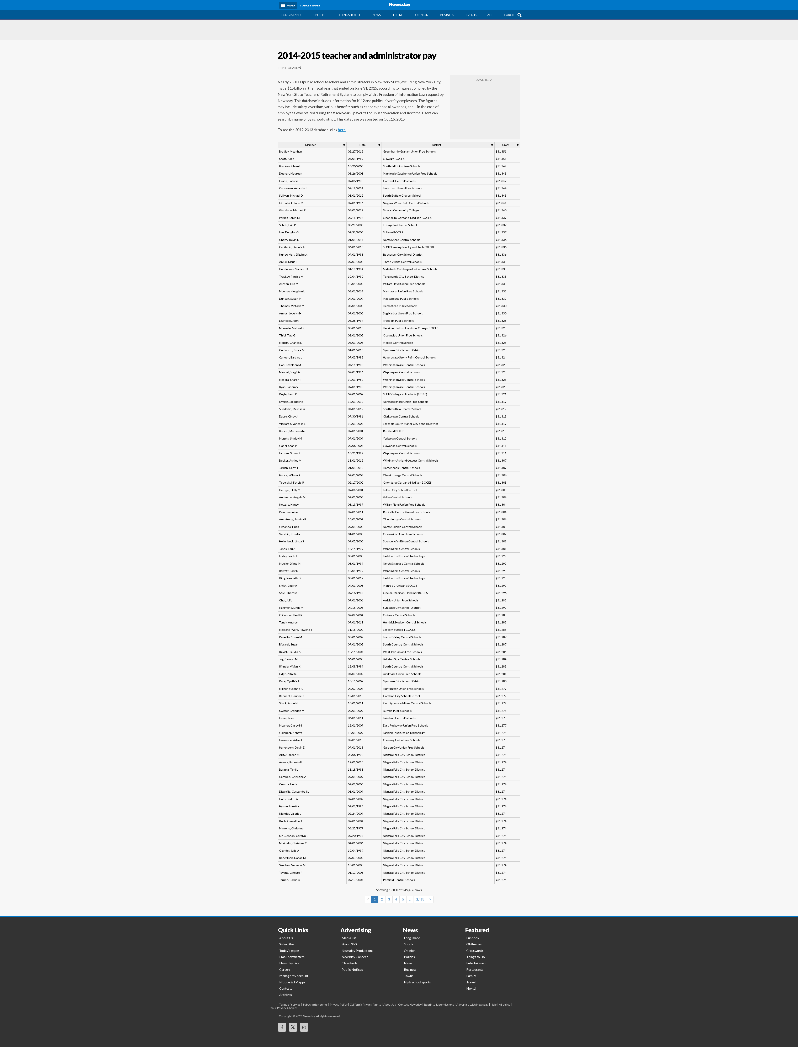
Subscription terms (315, 1004)
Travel (470, 982)
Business (447, 15)
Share (293, 67)
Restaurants (474, 969)
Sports (319, 15)
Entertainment (476, 963)
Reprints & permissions (439, 1004)
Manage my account (293, 976)
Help (494, 1004)
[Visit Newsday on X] (293, 1027)
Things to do (349, 15)
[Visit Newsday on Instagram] (304, 1027)
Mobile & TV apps (292, 982)
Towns (408, 976)
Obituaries (474, 944)
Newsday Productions (357, 950)
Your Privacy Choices (288, 1008)
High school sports (417, 982)
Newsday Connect (355, 957)
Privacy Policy (338, 1004)
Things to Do (475, 957)
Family (471, 976)
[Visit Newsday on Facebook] (282, 1027)
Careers (285, 969)
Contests (285, 988)
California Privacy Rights (365, 1004)
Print (282, 67)
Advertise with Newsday (472, 1004)
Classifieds (349, 963)
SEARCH (508, 15)
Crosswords (475, 950)
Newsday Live (289, 963)
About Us (286, 938)
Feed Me (397, 15)
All (489, 15)
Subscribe (286, 944)
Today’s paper (289, 950)
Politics (409, 957)
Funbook (472, 938)
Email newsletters (291, 957)
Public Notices (352, 969)
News (377, 15)
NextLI (471, 988)
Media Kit (349, 938)
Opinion (421, 15)
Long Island (291, 15)
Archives (285, 994)
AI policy (504, 1004)
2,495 (420, 899)
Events (471, 15)
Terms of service (289, 1004)
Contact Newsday (410, 1004)
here (342, 129)
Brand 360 (349, 944)
